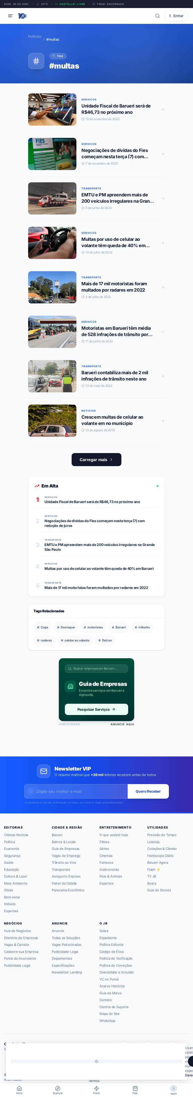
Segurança (12, 856)
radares (46, 640)
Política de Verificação (116, 958)
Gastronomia (109, 869)
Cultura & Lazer (15, 876)
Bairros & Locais (64, 842)
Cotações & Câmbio (162, 849)
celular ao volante (77, 640)
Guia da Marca (110, 993)
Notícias (34, 36)
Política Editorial (111, 945)
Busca (151, 883)
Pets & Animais (111, 876)
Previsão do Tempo (161, 835)
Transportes (61, 869)
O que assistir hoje (114, 835)
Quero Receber (148, 791)
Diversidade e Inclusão (117, 972)
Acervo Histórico (112, 986)
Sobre (104, 931)
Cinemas (106, 856)
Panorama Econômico (68, 890)
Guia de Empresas (65, 849)
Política (9, 842)
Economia (11, 849)
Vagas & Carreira (16, 945)
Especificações (63, 965)
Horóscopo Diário (160, 856)
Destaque (68, 627)
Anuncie (58, 931)
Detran (107, 640)
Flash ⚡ (153, 869)
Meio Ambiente (15, 883)
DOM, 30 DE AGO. (16, 4)
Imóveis (10, 904)
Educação (11, 869)
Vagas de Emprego (66, 856)
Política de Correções (116, 965)
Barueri (121, 627)
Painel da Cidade (64, 883)
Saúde (9, 862)
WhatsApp (107, 1021)
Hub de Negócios (17, 931)
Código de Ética (111, 952)
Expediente (108, 938)
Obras (8, 890)
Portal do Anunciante (20, 958)
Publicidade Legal (17, 965)
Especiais (11, 911)
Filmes (104, 842)
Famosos (106, 862)
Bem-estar (12, 897)
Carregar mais (93, 459)
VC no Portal (109, 979)
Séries (104, 849)
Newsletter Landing (67, 972)
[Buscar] (157, 15)
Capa (44, 627)
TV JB (151, 876)
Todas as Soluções (66, 938)
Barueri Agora (157, 862)
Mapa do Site (110, 1014)
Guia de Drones (159, 890)
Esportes (106, 883)
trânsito (144, 627)
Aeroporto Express (66, 876)
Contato (106, 1000)
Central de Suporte (114, 1007)
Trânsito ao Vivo (64, 862)
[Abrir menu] (10, 15)
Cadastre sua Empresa (21, 952)
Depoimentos (62, 958)
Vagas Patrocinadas (66, 945)
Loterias (153, 842)
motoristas (95, 627)
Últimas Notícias (16, 835)
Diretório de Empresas (21, 938)
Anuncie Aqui (122, 724)
